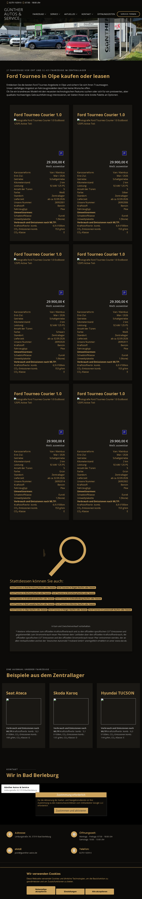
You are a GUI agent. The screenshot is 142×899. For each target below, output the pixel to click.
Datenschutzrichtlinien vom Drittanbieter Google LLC (79, 802)
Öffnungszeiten (106, 14)
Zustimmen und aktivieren (71, 810)
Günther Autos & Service (13, 14)
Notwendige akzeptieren (41, 890)
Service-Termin (128, 14)
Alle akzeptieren (99, 891)
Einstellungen (70, 891)
